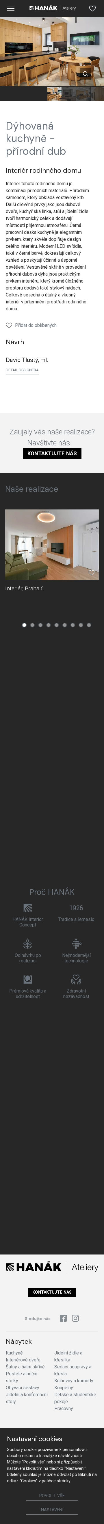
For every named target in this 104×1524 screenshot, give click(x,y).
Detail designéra (22, 369)
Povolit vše (52, 1495)
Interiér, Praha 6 (24, 588)
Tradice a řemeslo (76, 919)
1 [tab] (24, 625)
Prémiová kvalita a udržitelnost (27, 993)
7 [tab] (72, 625)
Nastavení (52, 1509)
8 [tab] (81, 625)
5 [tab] (56, 625)
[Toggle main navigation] (11, 8)
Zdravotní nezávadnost (76, 993)
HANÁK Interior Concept (27, 922)
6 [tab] (64, 625)
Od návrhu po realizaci (28, 958)
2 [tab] (32, 625)
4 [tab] (48, 625)
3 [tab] (40, 625)
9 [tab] (89, 625)
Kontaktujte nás (52, 453)
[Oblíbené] (92, 8)
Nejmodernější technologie (76, 958)
